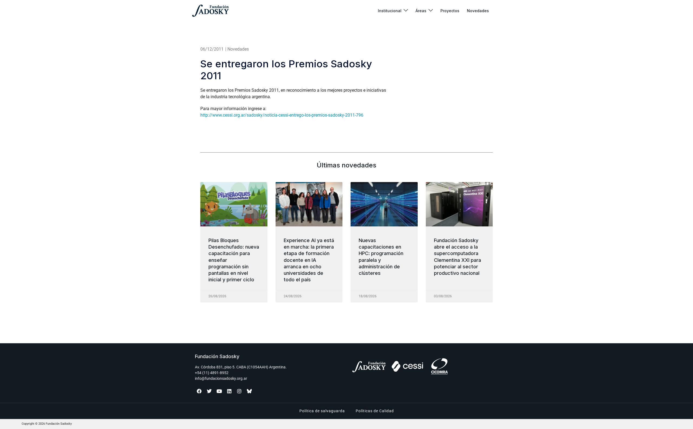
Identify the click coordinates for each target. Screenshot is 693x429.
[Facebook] (199, 391)
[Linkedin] (229, 391)
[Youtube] (219, 391)
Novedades (478, 10)
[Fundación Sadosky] (210, 11)
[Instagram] (239, 391)
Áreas (421, 10)
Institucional (389, 10)
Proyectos (449, 10)
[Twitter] (209, 391)
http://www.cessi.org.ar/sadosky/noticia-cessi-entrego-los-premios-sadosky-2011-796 (281, 115)
